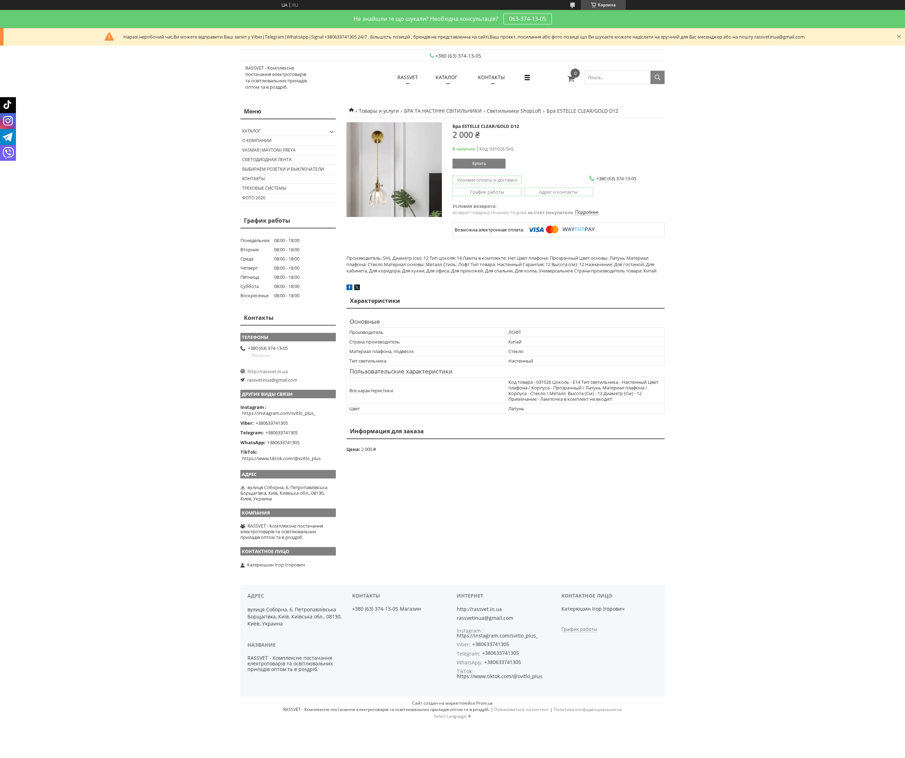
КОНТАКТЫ (491, 77)
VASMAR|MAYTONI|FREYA (269, 150)
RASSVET (407, 77)
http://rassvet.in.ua (267, 371)
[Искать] (657, 77)
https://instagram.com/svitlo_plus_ (279, 413)
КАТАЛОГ (446, 77)
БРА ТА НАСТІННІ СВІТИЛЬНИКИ (443, 110)
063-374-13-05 (527, 19)
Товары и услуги (379, 110)
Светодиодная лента (267, 160)
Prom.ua (484, 703)
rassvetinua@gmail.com (272, 380)
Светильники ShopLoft (514, 110)
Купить (479, 163)
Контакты (253, 179)
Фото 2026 (253, 198)
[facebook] (349, 288)
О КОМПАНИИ (257, 140)
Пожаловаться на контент (521, 709)
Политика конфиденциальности (588, 709)
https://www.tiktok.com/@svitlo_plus (281, 458)
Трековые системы (264, 188)
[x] (357, 288)
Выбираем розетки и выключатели (283, 169)
